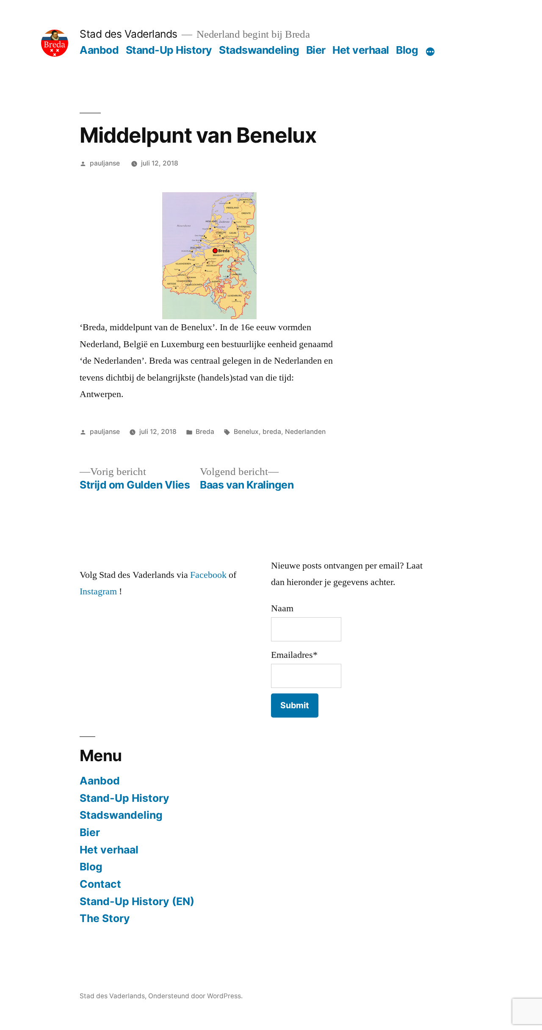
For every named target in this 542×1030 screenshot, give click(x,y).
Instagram (98, 591)
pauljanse (105, 163)
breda (272, 432)
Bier (316, 50)
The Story (105, 918)
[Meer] (430, 52)
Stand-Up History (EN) (137, 901)
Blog (407, 50)
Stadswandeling (259, 50)
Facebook (208, 575)
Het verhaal (360, 50)
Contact (100, 884)
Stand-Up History (169, 50)
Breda (205, 432)
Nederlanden (305, 432)
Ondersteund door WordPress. (195, 996)
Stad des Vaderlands (128, 34)
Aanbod (99, 50)
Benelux (246, 432)
